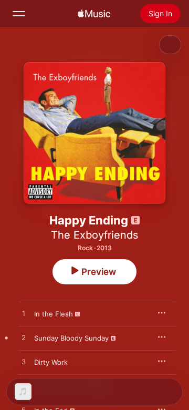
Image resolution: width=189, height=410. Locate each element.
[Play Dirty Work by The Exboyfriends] (23, 362)
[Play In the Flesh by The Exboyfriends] (23, 314)
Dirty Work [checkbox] (51, 362)
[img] (94, 13)
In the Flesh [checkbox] (53, 314)
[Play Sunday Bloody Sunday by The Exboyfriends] (23, 338)
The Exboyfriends (94, 235)
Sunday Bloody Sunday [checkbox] (71, 338)
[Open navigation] (18, 13)
